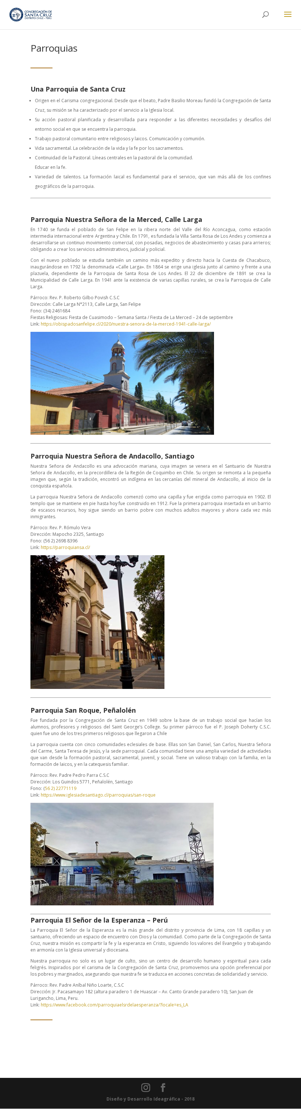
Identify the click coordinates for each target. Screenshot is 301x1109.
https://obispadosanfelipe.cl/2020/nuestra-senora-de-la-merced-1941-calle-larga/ (126, 324)
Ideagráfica (166, 1099)
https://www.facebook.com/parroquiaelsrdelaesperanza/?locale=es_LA (114, 1005)
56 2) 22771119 (60, 788)
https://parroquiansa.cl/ (65, 547)
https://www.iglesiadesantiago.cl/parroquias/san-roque (98, 795)
